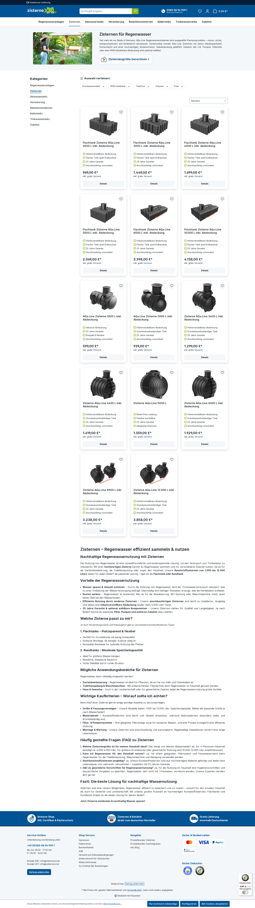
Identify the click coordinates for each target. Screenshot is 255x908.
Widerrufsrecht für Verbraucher (94, 858)
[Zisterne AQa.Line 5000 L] (154, 384)
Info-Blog (134, 847)
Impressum (84, 840)
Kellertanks (36, 113)
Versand (97, 176)
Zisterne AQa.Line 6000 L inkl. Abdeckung (203, 405)
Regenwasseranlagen (42, 85)
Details (103, 183)
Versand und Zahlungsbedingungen (96, 855)
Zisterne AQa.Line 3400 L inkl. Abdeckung (204, 318)
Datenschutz (85, 843)
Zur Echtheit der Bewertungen (93, 866)
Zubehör (35, 124)
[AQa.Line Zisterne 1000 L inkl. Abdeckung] (103, 298)
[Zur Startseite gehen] (42, 10)
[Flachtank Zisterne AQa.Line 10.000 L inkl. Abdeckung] (204, 211)
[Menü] (250, 874)
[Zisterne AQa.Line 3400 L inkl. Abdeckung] (204, 298)
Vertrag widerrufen (39, 872)
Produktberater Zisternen (142, 840)
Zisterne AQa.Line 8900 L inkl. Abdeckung (102, 491)
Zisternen (36, 90)
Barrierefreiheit (86, 847)
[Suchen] (135, 11)
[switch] (245, 892)
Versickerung (37, 102)
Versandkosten (134, 890)
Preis (176, 86)
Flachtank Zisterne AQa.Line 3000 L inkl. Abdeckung (151, 144)
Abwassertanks (38, 96)
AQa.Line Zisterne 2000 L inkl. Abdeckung (153, 318)
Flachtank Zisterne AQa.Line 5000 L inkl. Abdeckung (101, 231)
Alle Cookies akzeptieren (215, 904)
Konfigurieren (189, 904)
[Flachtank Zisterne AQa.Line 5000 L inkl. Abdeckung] (103, 211)
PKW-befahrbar (118, 86)
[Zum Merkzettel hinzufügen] (121, 112)
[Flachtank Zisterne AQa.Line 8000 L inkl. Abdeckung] (154, 211)
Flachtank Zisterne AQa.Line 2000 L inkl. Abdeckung (101, 144)
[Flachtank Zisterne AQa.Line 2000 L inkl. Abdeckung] (103, 124)
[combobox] (106, 11)
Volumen (159, 86)
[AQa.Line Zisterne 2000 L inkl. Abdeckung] (154, 298)
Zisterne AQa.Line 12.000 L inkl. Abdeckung (153, 491)
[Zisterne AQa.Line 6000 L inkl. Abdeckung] (204, 384)
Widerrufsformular (87, 862)
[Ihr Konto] (207, 11)
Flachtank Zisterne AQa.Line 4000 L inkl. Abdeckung (202, 144)
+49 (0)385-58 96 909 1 (40, 845)
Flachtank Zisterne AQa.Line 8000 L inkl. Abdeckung (151, 231)
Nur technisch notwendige (163, 904)
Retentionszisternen (41, 107)
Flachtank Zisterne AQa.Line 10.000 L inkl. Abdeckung (202, 231)
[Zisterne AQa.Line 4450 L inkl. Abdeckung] (103, 384)
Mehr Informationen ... (112, 904)
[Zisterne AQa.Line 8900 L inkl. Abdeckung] (103, 471)
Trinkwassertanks (40, 119)
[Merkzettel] (200, 11)
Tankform (141, 86)
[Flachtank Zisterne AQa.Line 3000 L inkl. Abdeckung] (154, 124)
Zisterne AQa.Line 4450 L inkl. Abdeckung (102, 405)
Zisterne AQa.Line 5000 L (150, 403)
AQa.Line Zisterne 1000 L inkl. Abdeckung (102, 318)
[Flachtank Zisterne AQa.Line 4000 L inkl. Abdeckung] (204, 124)
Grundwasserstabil (91, 86)
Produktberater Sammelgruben (145, 843)
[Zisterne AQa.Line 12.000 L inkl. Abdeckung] (154, 471)
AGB (81, 851)
